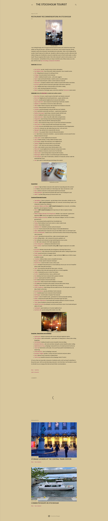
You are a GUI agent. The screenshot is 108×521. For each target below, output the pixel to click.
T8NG (35, 105)
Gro (35, 270)
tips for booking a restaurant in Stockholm (50, 60)
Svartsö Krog (37, 357)
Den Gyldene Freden (39, 71)
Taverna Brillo (37, 281)
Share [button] (32, 370)
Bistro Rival (36, 96)
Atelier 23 (36, 194)
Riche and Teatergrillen (39, 232)
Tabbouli (36, 151)
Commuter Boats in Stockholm (45, 503)
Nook (35, 111)
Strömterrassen (37, 251)
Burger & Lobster (38, 255)
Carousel (36, 278)
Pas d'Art (36, 228)
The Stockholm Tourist (51, 4)
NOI (35, 279)
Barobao (36, 107)
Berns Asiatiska (37, 245)
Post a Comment (38, 462)
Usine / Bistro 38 (38, 124)
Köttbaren (36, 285)
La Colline (36, 126)
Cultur (35, 86)
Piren (35, 190)
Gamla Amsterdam (38, 117)
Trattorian (36, 187)
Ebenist (36, 90)
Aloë (35, 160)
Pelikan (36, 147)
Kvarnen (36, 115)
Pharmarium (37, 82)
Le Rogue (36, 75)
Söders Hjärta (37, 137)
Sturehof (36, 296)
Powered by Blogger (55, 516)
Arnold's (36, 236)
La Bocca (36, 225)
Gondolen (36, 109)
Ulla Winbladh (37, 342)
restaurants (36, 372)
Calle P (35, 268)
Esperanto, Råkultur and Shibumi (41, 206)
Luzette (36, 272)
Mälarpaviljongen (38, 192)
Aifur (35, 73)
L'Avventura (37, 259)
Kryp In (35, 79)
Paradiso (36, 100)
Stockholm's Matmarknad (40, 300)
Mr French (36, 84)
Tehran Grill (36, 149)
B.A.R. (35, 264)
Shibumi (36, 210)
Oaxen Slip (36, 347)
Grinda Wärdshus (38, 351)
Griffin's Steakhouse (38, 287)
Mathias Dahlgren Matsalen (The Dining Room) (44, 213)
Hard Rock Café (37, 310)
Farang (36, 223)
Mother (36, 298)
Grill (35, 283)
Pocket (35, 253)
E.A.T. (35, 293)
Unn (35, 242)
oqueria (37, 260)
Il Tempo (36, 120)
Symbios (36, 122)
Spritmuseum (37, 336)
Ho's (35, 134)
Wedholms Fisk (37, 227)
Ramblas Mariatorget (39, 113)
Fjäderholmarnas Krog (39, 346)
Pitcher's (36, 145)
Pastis (35, 88)
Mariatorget (37, 154)
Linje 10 (36, 139)
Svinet (35, 80)
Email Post (37, 370)
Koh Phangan (37, 141)
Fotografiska (37, 119)
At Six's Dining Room (39, 244)
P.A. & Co (36, 274)
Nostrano (36, 132)
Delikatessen (37, 103)
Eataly (35, 238)
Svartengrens (37, 308)
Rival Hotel (44, 93)
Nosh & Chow (37, 262)
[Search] (76, 4)
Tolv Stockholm (37, 156)
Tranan (35, 302)
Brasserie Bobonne (38, 291)
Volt (35, 221)
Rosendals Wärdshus (39, 344)
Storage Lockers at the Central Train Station (51, 459)
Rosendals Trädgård (39, 353)
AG (35, 188)
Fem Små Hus (37, 69)
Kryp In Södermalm (38, 101)
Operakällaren (37, 200)
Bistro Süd (36, 98)
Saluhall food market (39, 304)
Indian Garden (37, 152)
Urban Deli (36, 128)
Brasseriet (36, 249)
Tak (35, 240)
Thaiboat (36, 143)
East (35, 276)
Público (36, 230)
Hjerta (35, 355)
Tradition (36, 77)
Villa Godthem (37, 338)
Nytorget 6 (36, 130)
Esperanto (36, 202)
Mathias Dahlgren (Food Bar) (40, 217)
